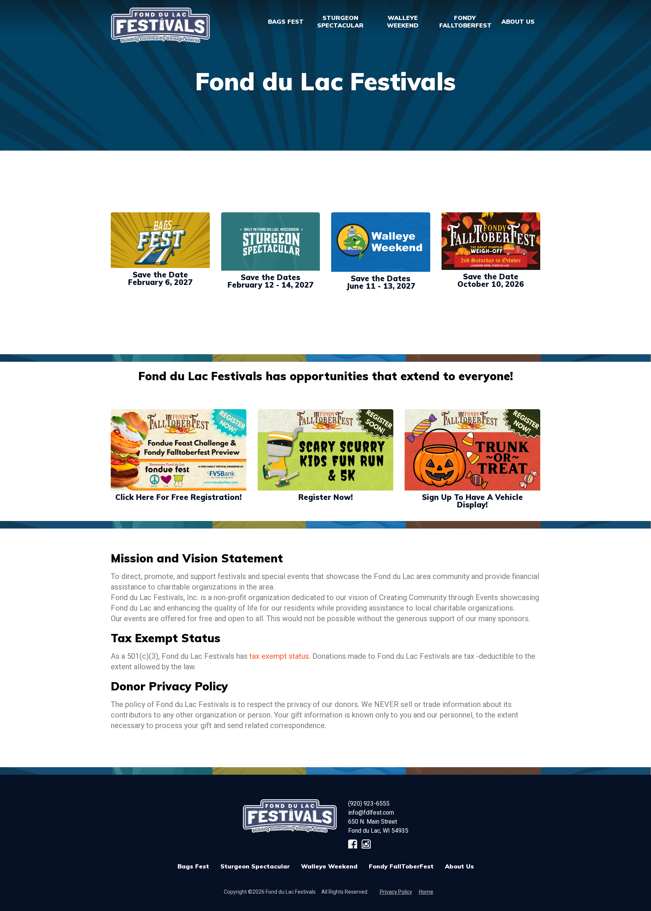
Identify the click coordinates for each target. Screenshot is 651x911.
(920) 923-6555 (369, 803)
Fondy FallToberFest (401, 866)
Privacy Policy (396, 892)
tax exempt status (279, 656)
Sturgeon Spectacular (255, 866)
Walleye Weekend (329, 866)
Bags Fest (286, 21)
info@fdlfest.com (371, 812)
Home (426, 892)
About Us (459, 866)
